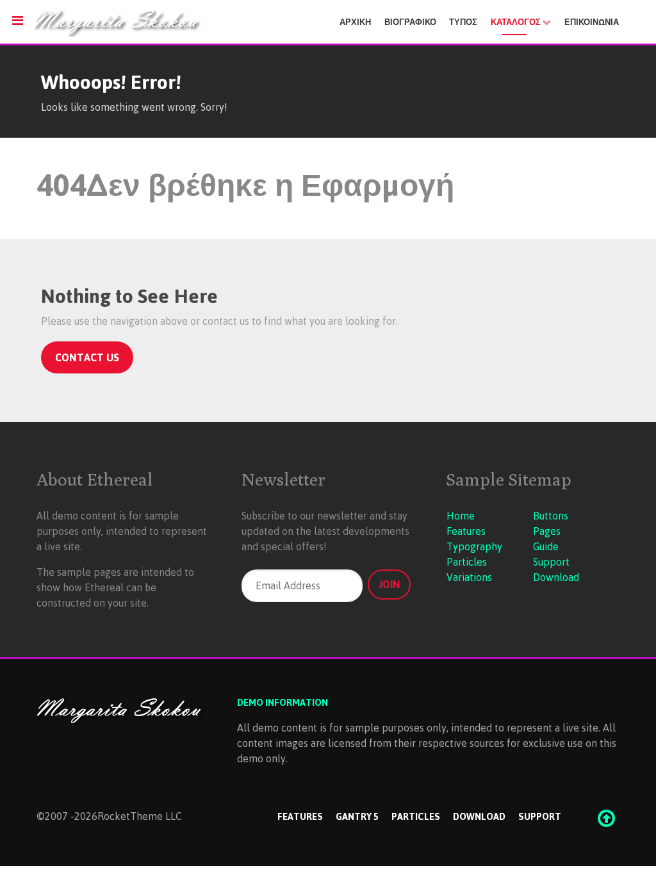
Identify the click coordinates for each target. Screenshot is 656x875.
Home (461, 515)
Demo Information (282, 702)
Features (466, 531)
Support (551, 561)
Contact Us (87, 357)
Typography (474, 546)
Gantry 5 (357, 816)
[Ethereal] (174, 22)
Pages (547, 531)
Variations (469, 577)
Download (556, 577)
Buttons (550, 515)
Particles (467, 561)
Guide (546, 546)
